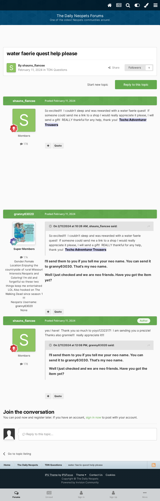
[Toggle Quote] (51, 226)
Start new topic (97, 84)
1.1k (25, 257)
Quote (58, 145)
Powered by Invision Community (80, 482)
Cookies (110, 474)
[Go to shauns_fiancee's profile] (11, 67)
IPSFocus (67, 474)
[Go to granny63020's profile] (23, 233)
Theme (80, 474)
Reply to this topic (136, 84)
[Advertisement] (80, 36)
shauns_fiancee (33, 65)
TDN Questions (56, 69)
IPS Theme (51, 474)
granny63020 (24, 214)
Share (115, 67)
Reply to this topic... (39, 434)
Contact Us (95, 474)
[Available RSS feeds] (153, 465)
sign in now (93, 417)
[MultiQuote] (48, 146)
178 (25, 143)
